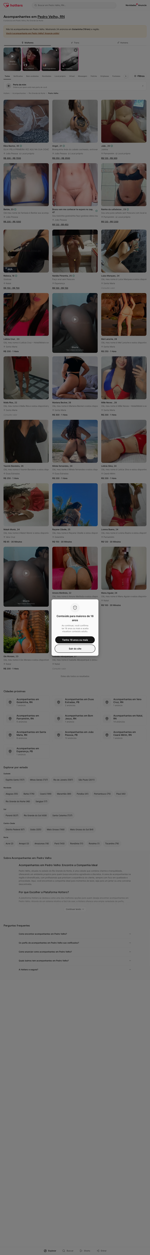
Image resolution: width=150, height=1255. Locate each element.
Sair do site (75, 648)
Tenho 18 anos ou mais (75, 639)
